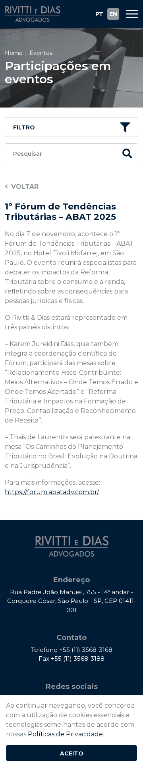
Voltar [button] (25, 186)
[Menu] (129, 13)
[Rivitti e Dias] (32, 14)
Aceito (71, 753)
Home (14, 53)
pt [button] (99, 14)
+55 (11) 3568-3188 (77, 658)
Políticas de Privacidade (65, 734)
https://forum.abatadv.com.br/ (52, 492)
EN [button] (113, 14)
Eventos (40, 53)
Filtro (24, 127)
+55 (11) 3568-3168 (85, 650)
